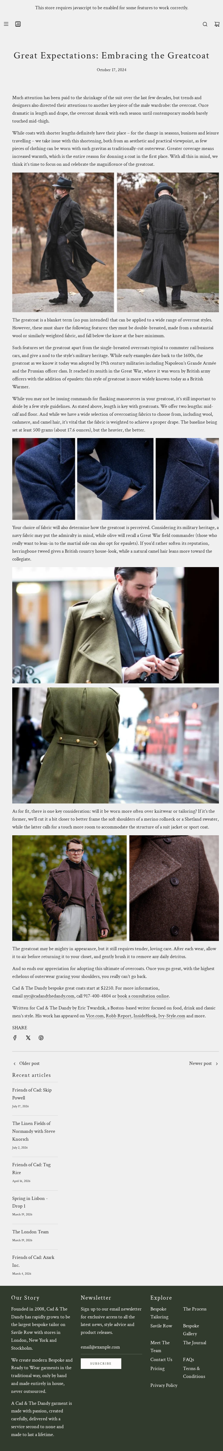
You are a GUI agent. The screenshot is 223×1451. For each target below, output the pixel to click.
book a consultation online (143, 996)
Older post (29, 1063)
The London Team (30, 1232)
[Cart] (217, 24)
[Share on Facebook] (15, 1038)
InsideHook (145, 1016)
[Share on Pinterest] (41, 1038)
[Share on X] (28, 1038)
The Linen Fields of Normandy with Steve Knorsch (33, 1131)
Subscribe (101, 1364)
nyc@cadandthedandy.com (49, 996)
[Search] (205, 24)
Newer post (200, 1063)
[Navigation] (6, 24)
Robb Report (118, 1016)
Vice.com (95, 1016)
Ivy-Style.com (171, 1016)
